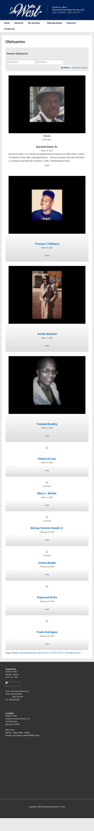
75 (58, 653)
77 (63, 653)
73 (52, 653)
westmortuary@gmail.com (20, 691)
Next (78, 653)
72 (50, 653)
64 (28, 653)
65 (31, 653)
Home (7, 23)
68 (39, 653)
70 (44, 653)
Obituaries (71, 23)
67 (36, 653)
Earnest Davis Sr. (47, 146)
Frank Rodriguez (47, 632)
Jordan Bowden (47, 333)
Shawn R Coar (47, 458)
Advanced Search (79, 68)
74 (55, 653)
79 (69, 653)
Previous (23, 653)
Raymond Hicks (47, 597)
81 (74, 653)
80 (71, 653)
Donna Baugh (47, 562)
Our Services (34, 23)
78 (66, 653)
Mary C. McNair (47, 493)
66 (34, 653)
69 (42, 653)
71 (47, 653)
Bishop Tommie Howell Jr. (47, 528)
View (47, 166)
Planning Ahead (54, 23)
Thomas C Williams (47, 243)
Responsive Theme (58, 807)
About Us (18, 23)
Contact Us (9, 29)
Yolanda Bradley (47, 424)
